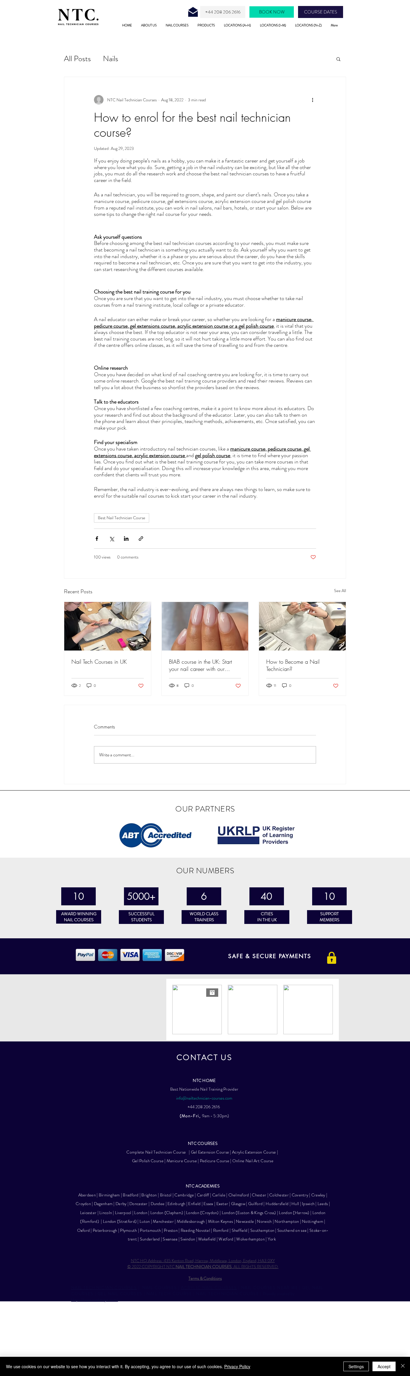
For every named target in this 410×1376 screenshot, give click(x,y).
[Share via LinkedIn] (126, 538)
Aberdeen (87, 1195)
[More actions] (312, 99)
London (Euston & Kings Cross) (249, 1213)
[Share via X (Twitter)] (111, 538)
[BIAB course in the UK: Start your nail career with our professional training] (205, 626)
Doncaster (138, 1204)
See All (340, 591)
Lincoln (105, 1213)
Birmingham (109, 1195)
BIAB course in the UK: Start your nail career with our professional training (200, 665)
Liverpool (123, 1213)
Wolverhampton (251, 1239)
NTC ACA (195, 1186)
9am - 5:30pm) (215, 1116)
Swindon (187, 1239)
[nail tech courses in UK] (107, 626)
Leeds (323, 1204)
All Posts (77, 58)
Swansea (170, 1239)
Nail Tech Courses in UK (99, 661)
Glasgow (238, 1204)
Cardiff (203, 1195)
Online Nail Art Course (252, 1161)
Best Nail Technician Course (121, 518)
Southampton (262, 1230)
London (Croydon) (203, 1213)
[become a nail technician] (302, 626)
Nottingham (312, 1221)
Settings (356, 1366)
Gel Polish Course (148, 1161)
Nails (110, 58)
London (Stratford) (120, 1221)
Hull (295, 1204)
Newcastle (245, 1221)
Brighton (149, 1195)
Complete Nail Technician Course (157, 1152)
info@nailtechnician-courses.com (204, 1098)
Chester (259, 1195)
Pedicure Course (215, 1161)
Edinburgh (176, 1204)
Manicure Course (182, 1161)
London (140, 1213)
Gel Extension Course (210, 1152)
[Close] (402, 1366)
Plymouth (128, 1230)
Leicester (88, 1213)
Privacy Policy (237, 1366)
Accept (384, 1366)
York (272, 1239)
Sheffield (240, 1230)
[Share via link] (141, 538)
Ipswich (308, 1204)
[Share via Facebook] (97, 538)
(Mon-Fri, (191, 1116)
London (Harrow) (294, 1213)
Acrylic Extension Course (254, 1152)
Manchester (163, 1221)
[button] (338, 58)
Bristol (166, 1195)
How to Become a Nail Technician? (293, 665)
